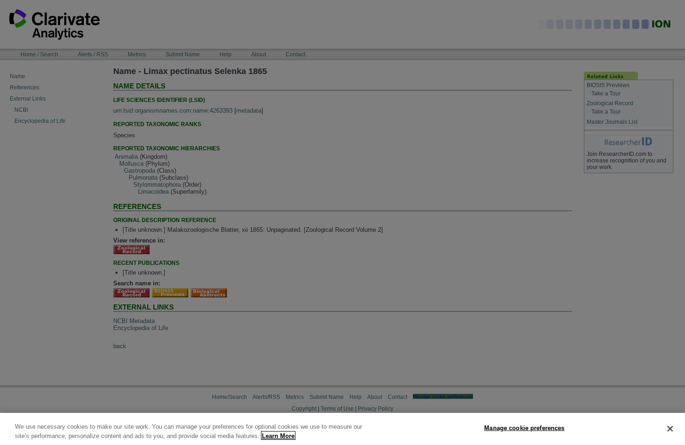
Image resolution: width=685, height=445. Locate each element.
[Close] (670, 428)
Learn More (278, 435)
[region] (342, 429)
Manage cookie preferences (524, 428)
